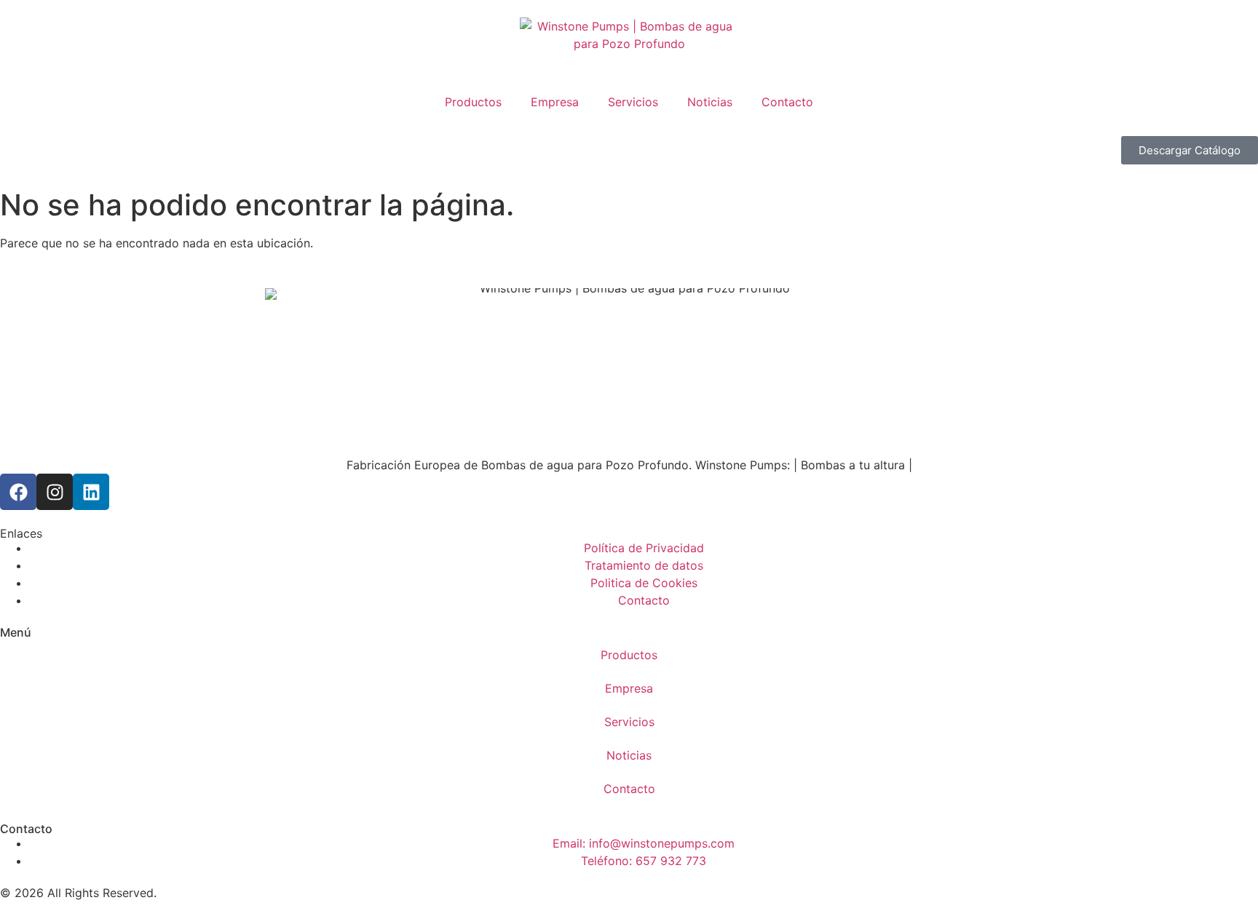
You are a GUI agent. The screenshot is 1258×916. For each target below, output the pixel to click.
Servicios (633, 102)
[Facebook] (18, 492)
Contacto (787, 102)
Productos (473, 102)
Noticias (709, 102)
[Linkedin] (91, 492)
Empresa (555, 102)
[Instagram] (54, 492)
